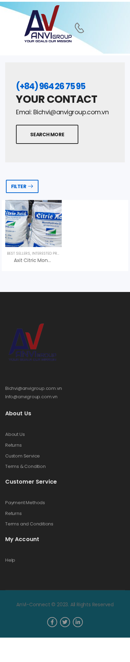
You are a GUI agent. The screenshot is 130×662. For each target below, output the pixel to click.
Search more (47, 134)
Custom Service (22, 456)
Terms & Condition (25, 466)
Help (10, 560)
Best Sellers (18, 253)
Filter (18, 186)
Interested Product (50, 253)
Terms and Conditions (29, 524)
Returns (13, 445)
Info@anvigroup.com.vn (31, 396)
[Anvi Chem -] (47, 24)
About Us (15, 434)
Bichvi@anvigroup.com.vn (33, 388)
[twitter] (65, 622)
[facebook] (52, 622)
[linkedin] (78, 622)
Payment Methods (25, 503)
